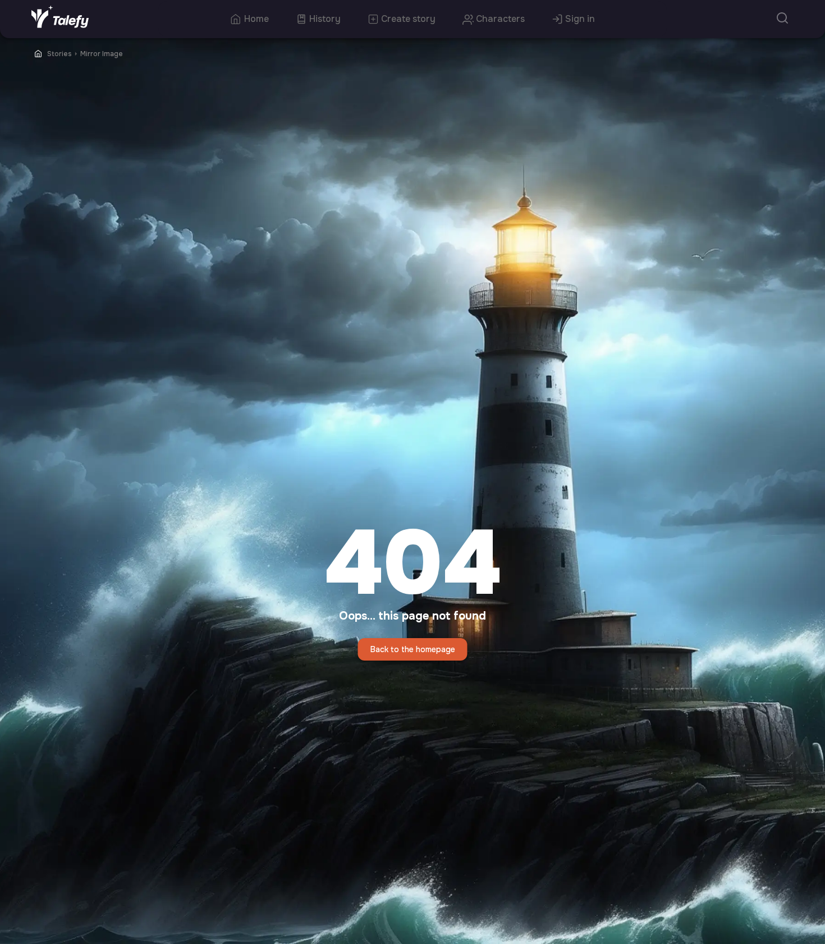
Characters (500, 19)
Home (256, 19)
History (325, 19)
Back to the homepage (412, 649)
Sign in (580, 19)
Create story (408, 19)
